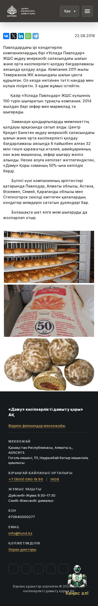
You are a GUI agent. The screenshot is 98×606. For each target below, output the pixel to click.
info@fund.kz (20, 533)
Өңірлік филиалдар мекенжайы (36, 425)
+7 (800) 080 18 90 (25, 479)
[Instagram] (26, 569)
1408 (54, 479)
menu (87, 11)
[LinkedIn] (63, 569)
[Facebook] (13, 569)
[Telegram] (51, 569)
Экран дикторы (22, 549)
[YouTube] (38, 569)
